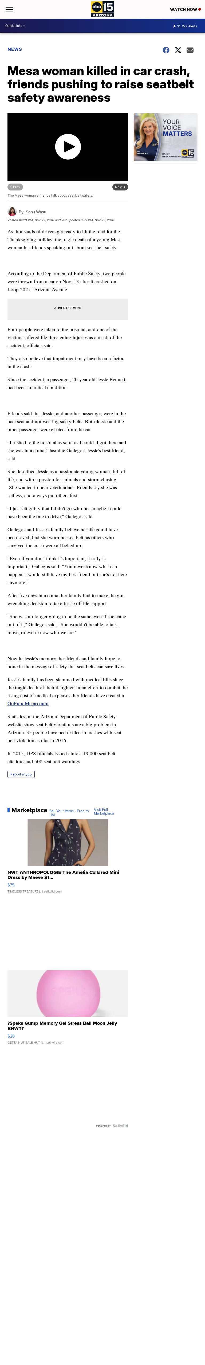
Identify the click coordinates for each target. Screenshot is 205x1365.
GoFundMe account (28, 703)
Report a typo (21, 774)
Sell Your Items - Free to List (69, 813)
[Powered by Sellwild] (120, 1126)
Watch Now (184, 9)
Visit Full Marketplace (104, 811)
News (14, 49)
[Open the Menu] (9, 9)
